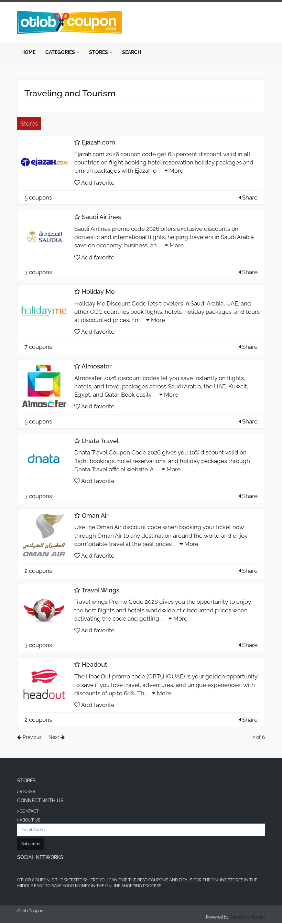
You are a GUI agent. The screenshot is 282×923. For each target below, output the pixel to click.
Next (54, 737)
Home (28, 52)
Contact (29, 811)
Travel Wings (100, 590)
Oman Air (95, 515)
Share (249, 197)
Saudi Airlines (101, 217)
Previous (31, 737)
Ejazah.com (98, 142)
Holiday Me (98, 291)
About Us (29, 820)
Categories (60, 52)
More (175, 170)
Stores (99, 52)
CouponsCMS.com (247, 917)
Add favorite (97, 182)
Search (131, 52)
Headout (94, 664)
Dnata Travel (100, 440)
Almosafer (97, 366)
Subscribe (30, 843)
